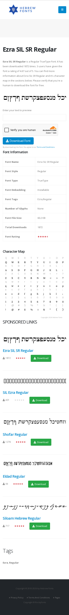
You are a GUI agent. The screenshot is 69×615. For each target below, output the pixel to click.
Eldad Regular (14, 476)
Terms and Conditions (46, 147)
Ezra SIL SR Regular (18, 350)
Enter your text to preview (17, 110)
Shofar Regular (15, 434)
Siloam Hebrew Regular (22, 518)
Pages (57, 597)
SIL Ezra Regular (16, 392)
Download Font (20, 141)
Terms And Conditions (39, 597)
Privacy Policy (17, 597)
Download (42, 358)
